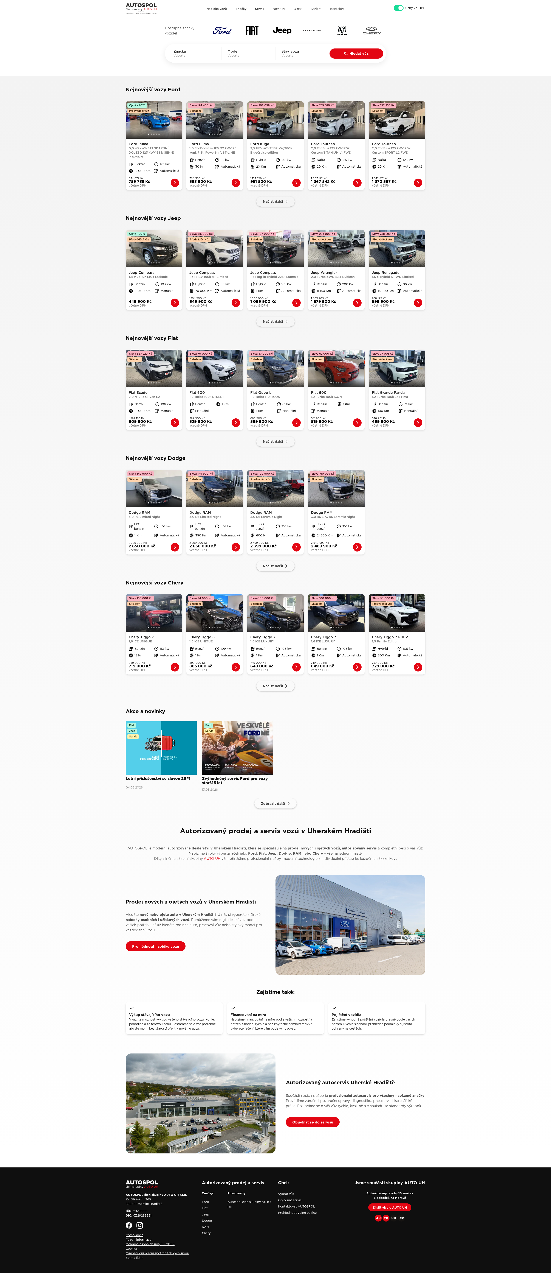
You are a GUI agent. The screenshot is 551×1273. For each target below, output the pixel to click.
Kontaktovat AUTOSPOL (296, 1206)
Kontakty (337, 9)
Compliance (134, 1235)
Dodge (207, 1220)
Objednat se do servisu (312, 1122)
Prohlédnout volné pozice (297, 1213)
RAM (205, 1227)
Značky (240, 9)
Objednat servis (290, 1200)
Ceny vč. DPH (415, 8)
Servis (259, 9)
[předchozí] (129, 120)
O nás (298, 9)
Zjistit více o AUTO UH (390, 1207)
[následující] (179, 120)
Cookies (132, 1249)
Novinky (279, 9)
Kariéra (316, 9)
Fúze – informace (138, 1239)
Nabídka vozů (216, 9)
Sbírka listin (134, 1258)
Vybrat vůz (286, 1194)
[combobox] (185, 55)
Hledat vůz (359, 53)
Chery (206, 1233)
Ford (205, 1202)
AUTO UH (212, 858)
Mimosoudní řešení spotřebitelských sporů (157, 1253)
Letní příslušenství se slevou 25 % (158, 778)
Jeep (205, 1214)
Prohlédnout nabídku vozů (155, 946)
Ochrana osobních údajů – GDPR (150, 1244)
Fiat (205, 1208)
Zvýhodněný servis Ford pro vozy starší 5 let (235, 780)
